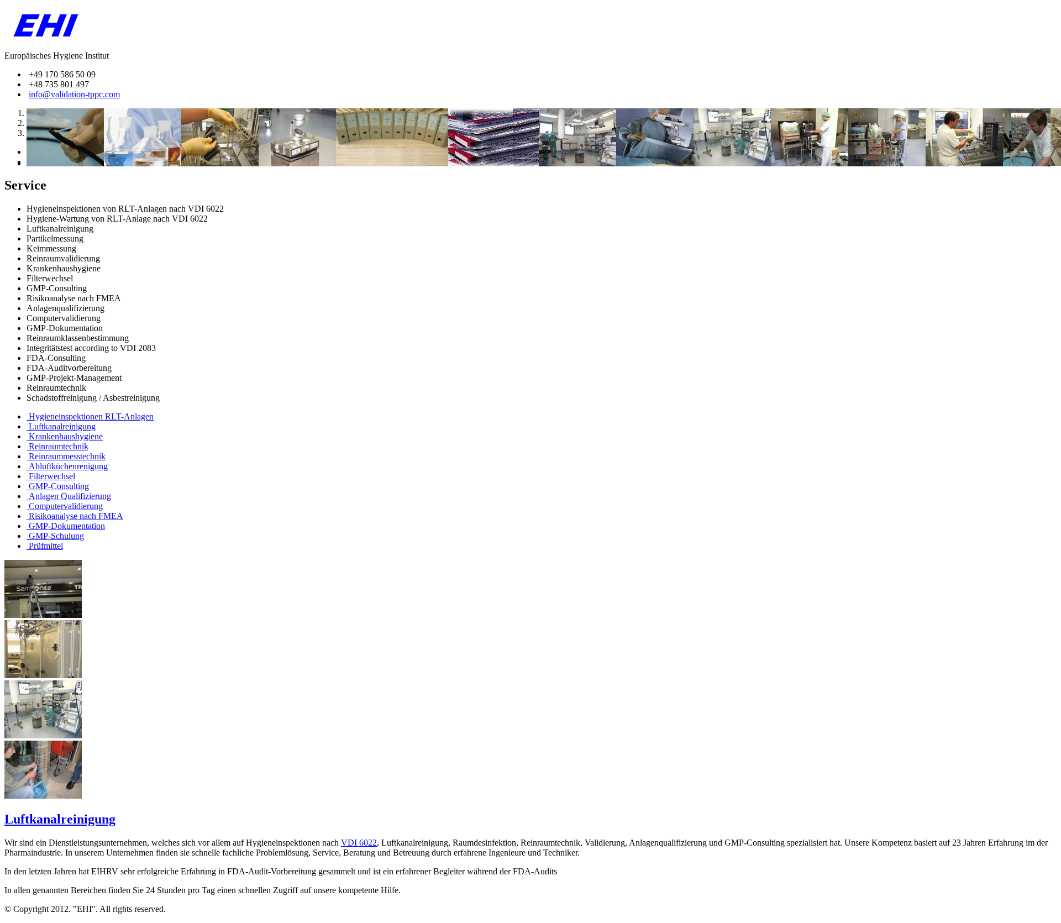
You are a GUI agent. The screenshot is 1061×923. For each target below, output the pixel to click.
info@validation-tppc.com (74, 94)
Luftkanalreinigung (59, 819)
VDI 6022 (359, 842)
